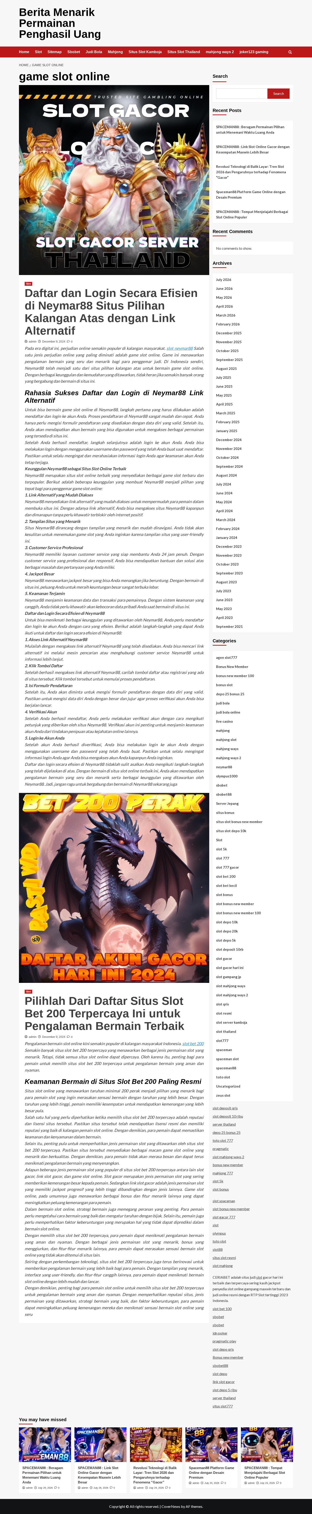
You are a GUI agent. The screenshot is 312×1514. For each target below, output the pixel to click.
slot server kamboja (231, 1022)
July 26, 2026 (100, 1487)
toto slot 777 (223, 1140)
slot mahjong (223, 1265)
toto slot (223, 1077)
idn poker (220, 1333)
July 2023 (223, 591)
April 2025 (224, 404)
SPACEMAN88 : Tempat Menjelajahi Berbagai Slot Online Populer (252, 214)
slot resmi (224, 1013)
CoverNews (170, 1506)
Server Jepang (227, 803)
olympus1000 (227, 776)
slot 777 (222, 858)
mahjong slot (226, 740)
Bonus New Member (232, 667)
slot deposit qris (225, 1108)
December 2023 (229, 546)
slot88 (218, 1249)
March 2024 (225, 520)
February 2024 (228, 529)
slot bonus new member (235, 904)
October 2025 (227, 351)
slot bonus (224, 895)
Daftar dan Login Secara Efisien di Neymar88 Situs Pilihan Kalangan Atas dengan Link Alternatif (111, 312)
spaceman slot (227, 1059)
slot (216, 1225)
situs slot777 (223, 1406)
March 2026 (225, 315)
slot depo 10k (227, 922)
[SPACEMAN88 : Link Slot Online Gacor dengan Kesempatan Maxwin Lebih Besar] (100, 1444)
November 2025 (229, 342)
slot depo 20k (227, 931)
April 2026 (224, 306)
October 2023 (227, 564)
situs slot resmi (224, 1257)
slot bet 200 (193, 1043)
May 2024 (224, 502)
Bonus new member (228, 1357)
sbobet (221, 785)
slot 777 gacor (227, 867)
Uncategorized (228, 1086)
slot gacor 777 (224, 1217)
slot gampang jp (228, 977)
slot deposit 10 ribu (228, 1116)
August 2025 (226, 368)
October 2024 (227, 457)
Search (220, 76)
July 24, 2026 (156, 1487)
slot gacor (224, 958)
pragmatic (221, 1148)
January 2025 (226, 431)
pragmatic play (224, 1341)
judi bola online (228, 712)
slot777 (222, 1041)
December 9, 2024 (53, 341)
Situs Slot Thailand (183, 52)
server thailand (224, 1124)
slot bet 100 (222, 1308)
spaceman (224, 1050)
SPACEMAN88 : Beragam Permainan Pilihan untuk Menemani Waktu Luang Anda (250, 129)
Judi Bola (94, 52)
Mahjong (115, 52)
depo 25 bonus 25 (230, 694)
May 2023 (224, 609)
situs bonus (225, 812)
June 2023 (224, 600)
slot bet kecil (226, 885)
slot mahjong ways (230, 986)
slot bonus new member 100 (238, 913)
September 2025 (229, 360)
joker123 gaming (254, 52)
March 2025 (225, 413)
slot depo (220, 1373)
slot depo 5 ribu (225, 1390)
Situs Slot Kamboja (145, 52)
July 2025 (223, 377)
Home (24, 52)
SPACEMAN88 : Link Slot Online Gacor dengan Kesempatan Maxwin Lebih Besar (253, 149)
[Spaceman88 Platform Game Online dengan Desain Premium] (211, 1444)
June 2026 (224, 288)
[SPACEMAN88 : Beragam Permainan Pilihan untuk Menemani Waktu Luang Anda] (45, 1444)
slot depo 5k (226, 940)
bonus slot (224, 685)
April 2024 (224, 511)
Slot (38, 52)
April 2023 (224, 617)
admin (33, 341)
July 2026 (223, 280)
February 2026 (228, 324)
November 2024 (229, 449)
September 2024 (229, 466)
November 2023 (229, 555)
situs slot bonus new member (239, 822)
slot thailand (226, 1031)
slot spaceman (224, 1201)
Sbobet (73, 52)
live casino (224, 721)
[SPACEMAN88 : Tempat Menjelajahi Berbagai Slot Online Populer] (267, 1444)
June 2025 (224, 386)
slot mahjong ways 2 (232, 995)
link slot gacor (224, 1381)
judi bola (223, 703)
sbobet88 (224, 794)
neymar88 (224, 767)
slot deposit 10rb (229, 949)
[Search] (290, 52)
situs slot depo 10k (231, 831)
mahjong (223, 730)
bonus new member (228, 1165)
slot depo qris (223, 1349)
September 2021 (229, 626)
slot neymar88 (180, 348)
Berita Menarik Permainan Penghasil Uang (60, 23)
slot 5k (221, 849)
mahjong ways (227, 749)
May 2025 (224, 395)
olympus (219, 1233)
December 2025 (229, 333)
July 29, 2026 (45, 1487)
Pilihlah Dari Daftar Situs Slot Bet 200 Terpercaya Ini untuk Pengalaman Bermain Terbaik (104, 1013)
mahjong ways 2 (220, 52)
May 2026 (224, 297)
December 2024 (229, 440)
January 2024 (226, 537)
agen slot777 (226, 657)
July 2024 (223, 484)
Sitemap (55, 52)
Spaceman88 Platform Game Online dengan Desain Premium (251, 194)
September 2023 (229, 573)
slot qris (222, 1004)
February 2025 (228, 422)
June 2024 (224, 493)
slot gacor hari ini (229, 968)
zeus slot (223, 1095)
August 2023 (226, 582)
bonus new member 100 (235, 676)
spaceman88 (226, 1068)
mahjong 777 (223, 1173)
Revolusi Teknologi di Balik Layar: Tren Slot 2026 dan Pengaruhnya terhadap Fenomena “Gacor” (251, 171)
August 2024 (226, 475)
